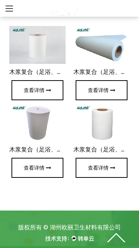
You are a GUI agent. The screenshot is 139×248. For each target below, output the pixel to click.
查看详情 (34, 90)
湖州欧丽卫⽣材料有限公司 (85, 227)
